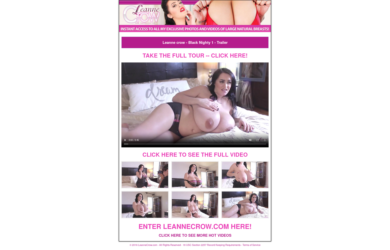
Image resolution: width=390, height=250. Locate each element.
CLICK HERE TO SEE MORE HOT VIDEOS (195, 235)
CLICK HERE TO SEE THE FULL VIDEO (195, 154)
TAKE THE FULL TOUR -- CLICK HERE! (195, 55)
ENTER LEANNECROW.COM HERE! (195, 226)
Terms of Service (252, 245)
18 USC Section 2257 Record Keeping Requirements (212, 245)
